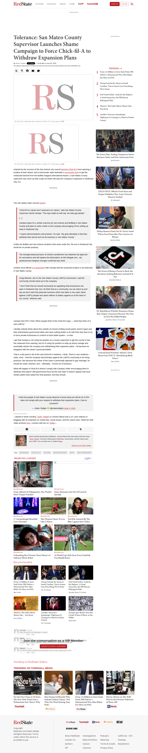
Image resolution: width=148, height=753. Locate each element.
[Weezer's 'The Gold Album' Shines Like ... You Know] (26, 603)
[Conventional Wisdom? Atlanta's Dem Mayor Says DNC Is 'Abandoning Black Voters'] (115, 339)
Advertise (104, 739)
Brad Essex (115, 160)
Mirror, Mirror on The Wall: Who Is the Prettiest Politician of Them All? (119, 699)
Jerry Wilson (18, 618)
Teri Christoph (46, 590)
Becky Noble (115, 240)
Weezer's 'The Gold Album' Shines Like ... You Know (24, 613)
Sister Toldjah (21, 63)
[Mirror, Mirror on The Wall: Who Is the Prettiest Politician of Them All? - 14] (120, 683)
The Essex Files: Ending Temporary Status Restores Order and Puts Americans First (115, 156)
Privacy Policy (106, 747)
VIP (66, 747)
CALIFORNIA (24, 453)
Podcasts (51, 4)
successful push (72, 172)
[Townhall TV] (92, 4)
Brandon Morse (115, 280)
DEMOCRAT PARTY (60, 453)
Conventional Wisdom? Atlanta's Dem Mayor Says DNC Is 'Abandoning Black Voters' (115, 355)
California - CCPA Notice (126, 735)
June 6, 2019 (69, 408)
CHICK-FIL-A (36, 453)
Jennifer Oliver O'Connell (77, 592)
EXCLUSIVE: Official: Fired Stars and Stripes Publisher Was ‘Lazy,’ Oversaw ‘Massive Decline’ (115, 194)
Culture (86, 743)
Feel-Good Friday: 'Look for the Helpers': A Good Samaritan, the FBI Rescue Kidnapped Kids (80, 585)
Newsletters (123, 743)
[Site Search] (131, 4)
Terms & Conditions (108, 743)
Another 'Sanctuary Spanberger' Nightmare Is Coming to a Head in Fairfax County (52, 616)
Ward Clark (72, 621)
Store (72, 4)
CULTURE (47, 453)
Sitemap (122, 739)
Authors (39, 4)
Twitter (52, 423)
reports (42, 203)
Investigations (89, 735)
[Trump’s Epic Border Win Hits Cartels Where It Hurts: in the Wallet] (81, 603)
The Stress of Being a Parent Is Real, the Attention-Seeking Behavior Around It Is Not (115, 274)
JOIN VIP (114, 4)
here (28, 423)
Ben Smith (17, 592)
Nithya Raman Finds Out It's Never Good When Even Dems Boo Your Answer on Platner (115, 234)
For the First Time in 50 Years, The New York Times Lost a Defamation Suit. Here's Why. (27, 699)
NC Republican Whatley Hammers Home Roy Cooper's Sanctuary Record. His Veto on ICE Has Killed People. (115, 313)
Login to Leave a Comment (53, 646)
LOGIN (124, 4)
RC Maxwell (115, 200)
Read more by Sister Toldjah (81, 445)
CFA (62, 121)
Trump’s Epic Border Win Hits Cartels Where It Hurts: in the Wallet (81, 615)
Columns (87, 747)
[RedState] (23, 4)
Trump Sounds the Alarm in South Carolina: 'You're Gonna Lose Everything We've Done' (53, 584)
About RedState (72, 735)
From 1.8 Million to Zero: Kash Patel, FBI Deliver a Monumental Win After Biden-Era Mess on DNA (24, 585)
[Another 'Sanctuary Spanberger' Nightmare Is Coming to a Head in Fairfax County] (53, 603)
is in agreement (38, 268)
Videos (63, 4)
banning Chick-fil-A (69, 169)
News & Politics (90, 739)
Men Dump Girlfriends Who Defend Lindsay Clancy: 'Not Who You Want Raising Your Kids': (57, 700)
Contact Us (70, 739)
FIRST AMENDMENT (84, 453)
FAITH (72, 453)
